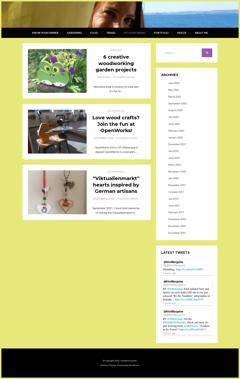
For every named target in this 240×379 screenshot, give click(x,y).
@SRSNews (191, 326)
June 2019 (174, 157)
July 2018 (173, 178)
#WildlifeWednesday (174, 322)
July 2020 (173, 116)
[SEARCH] (207, 52)
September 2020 (177, 103)
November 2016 (177, 225)
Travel (111, 32)
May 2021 (173, 89)
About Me (201, 32)
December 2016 (177, 219)
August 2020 (175, 110)
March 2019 (174, 164)
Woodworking (134, 32)
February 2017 (176, 212)
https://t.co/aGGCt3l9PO (189, 269)
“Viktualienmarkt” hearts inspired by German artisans (116, 184)
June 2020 (174, 123)
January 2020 (175, 137)
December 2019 (177, 144)
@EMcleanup (175, 289)
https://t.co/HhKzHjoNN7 (189, 299)
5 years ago (169, 273)
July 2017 (173, 198)
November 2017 (177, 185)
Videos (181, 32)
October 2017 (176, 191)
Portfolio (161, 32)
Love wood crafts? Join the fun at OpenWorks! (116, 124)
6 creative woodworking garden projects (116, 63)
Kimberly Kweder (125, 77)
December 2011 (177, 232)
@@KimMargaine (174, 265)
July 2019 (173, 150)
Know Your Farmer (45, 32)
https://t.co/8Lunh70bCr (192, 329)
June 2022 (174, 82)
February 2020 (176, 130)
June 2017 (174, 205)
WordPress (134, 365)
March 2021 (174, 96)
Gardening (74, 32)
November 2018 (177, 171)
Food (94, 32)
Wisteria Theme (108, 365)
